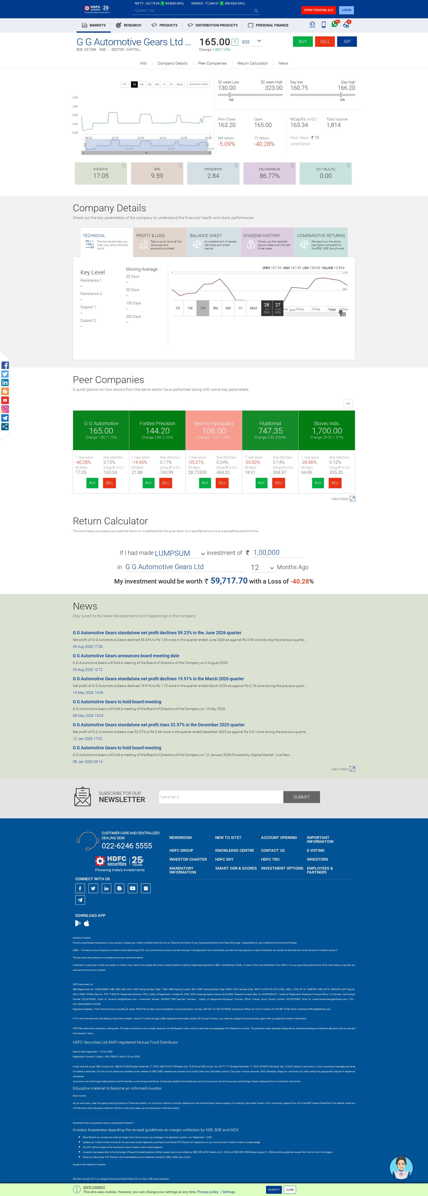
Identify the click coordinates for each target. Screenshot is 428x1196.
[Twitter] (93, 888)
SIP (347, 41)
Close (290, 1189)
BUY (92, 483)
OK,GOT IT (274, 1189)
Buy (303, 41)
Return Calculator (253, 63)
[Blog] (120, 888)
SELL (109, 483)
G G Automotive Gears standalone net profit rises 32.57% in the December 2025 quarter (159, 724)
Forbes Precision (157, 423)
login (346, 10)
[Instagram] (146, 888)
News (283, 63)
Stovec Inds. (327, 423)
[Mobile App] (323, 24)
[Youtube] (133, 888)
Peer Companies (212, 63)
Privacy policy (207, 1192)
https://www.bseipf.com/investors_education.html (98, 1113)
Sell (325, 41)
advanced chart (198, 84)
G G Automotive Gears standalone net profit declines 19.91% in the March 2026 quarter (158, 678)
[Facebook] (80, 888)
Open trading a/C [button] (318, 10)
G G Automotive (101, 423)
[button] (252, 42)
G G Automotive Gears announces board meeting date (126, 655)
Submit (302, 797)
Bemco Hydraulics (214, 423)
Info (143, 63)
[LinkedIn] (106, 888)
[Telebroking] (312, 24)
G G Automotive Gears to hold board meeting (117, 701)
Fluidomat (270, 423)
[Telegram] (80, 900)
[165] (229, 95)
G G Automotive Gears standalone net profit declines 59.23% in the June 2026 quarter (157, 632)
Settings (228, 1192)
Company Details (172, 63)
